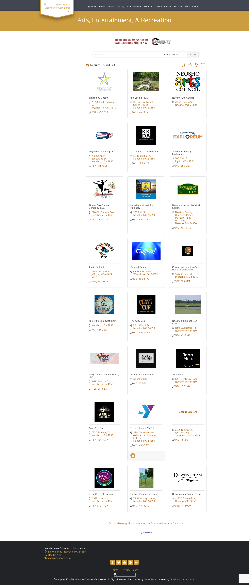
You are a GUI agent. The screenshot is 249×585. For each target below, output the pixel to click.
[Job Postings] (132, 457)
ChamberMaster (177, 579)
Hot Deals (152, 523)
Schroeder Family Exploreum (182, 152)
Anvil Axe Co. (96, 428)
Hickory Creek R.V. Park (143, 494)
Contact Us (178, 523)
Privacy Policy (130, 569)
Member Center (162, 6)
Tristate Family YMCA (142, 428)
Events (147, 6)
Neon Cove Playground (101, 494)
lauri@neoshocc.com (59, 558)
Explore (177, 6)
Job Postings (165, 523)
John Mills (177, 374)
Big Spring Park (139, 98)
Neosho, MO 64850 (67, 551)
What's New (190, 6)
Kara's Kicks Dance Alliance (145, 151)
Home (102, 6)
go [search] (194, 54)
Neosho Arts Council (183, 98)
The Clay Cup (138, 321)
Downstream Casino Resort (187, 494)
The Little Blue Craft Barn (102, 321)
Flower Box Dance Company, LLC (99, 206)
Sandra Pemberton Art (142, 374)
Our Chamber (133, 6)
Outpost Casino (138, 267)
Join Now (92, 6)
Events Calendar (137, 523)
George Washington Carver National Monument (187, 268)
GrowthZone (150, 579)
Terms (114, 569)
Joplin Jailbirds (97, 267)
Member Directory (116, 6)
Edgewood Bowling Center (103, 151)
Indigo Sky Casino (99, 98)
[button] (87, 65)
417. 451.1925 (54, 554)
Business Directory (118, 523)
